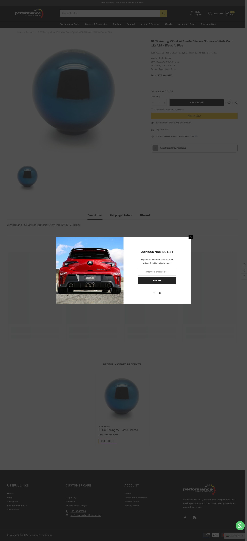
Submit (157, 280)
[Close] (191, 237)
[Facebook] (154, 293)
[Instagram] (160, 293)
